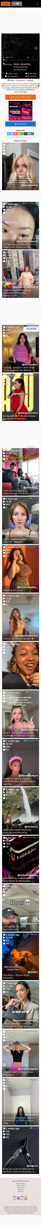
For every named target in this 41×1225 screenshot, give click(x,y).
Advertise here (31, 323)
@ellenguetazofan (28, 412)
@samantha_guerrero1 (25, 1020)
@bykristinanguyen (27, 241)
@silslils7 (33, 972)
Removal (20, 1189)
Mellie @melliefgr (22, 64)
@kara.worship (29, 185)
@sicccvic (32, 1165)
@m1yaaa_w (31, 1114)
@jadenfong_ (30, 487)
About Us (20, 1191)
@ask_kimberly (29, 729)
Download (21, 124)
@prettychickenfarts (26, 635)
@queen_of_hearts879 (25, 287)
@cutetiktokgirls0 (28, 1069)
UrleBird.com (25, 1181)
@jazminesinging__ (27, 587)
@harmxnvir (31, 826)
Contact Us (20, 1187)
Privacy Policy (20, 1183)
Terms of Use (20, 1185)
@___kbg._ (32, 684)
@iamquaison (30, 923)
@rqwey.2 (32, 536)
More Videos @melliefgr (20, 97)
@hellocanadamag (28, 875)
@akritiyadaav (30, 364)
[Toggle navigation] (37, 4)
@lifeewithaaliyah (28, 775)
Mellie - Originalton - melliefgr (21, 80)
